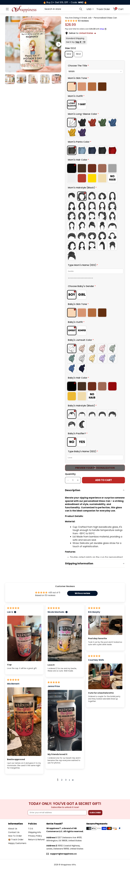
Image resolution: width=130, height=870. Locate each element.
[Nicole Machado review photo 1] (65, 638)
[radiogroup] (95, 87)
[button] (71, 20)
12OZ (70, 53)
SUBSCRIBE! (95, 812)
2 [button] (61, 779)
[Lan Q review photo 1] (24, 638)
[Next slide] (58, 44)
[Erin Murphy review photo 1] (105, 625)
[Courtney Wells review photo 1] (105, 676)
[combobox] (63, 9)
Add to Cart (103, 480)
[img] (13, 608)
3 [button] (65, 779)
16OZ (79, 53)
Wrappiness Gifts (68, 864)
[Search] (81, 9)
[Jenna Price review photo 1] (65, 720)
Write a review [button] (82, 593)
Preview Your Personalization (95, 467)
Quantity (70, 474)
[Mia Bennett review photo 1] (24, 721)
